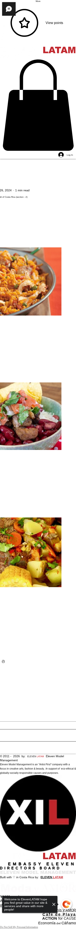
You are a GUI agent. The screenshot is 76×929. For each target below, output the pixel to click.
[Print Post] (3, 661)
